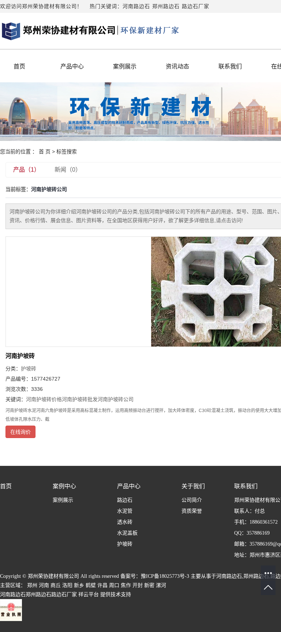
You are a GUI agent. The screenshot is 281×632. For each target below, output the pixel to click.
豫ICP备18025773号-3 (165, 576)
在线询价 (20, 432)
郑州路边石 (166, 6)
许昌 (102, 585)
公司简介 (191, 500)
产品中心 (72, 66)
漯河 (161, 585)
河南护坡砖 (20, 356)
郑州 (32, 585)
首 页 (44, 151)
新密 (149, 585)
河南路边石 (136, 6)
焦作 (126, 585)
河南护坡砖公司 (116, 399)
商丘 (55, 585)
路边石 (124, 500)
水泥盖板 (127, 533)
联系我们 (230, 66)
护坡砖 (28, 368)
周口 (114, 585)
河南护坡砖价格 (44, 399)
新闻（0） (68, 170)
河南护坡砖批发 (80, 399)
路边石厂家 (195, 6)
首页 (19, 66)
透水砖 (124, 522)
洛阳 (67, 585)
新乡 (79, 585)
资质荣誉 (191, 511)
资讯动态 (177, 66)
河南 (44, 585)
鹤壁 (91, 585)
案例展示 (124, 66)
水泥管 (124, 511)
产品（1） (26, 170)
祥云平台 (88, 594)
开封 (137, 585)
